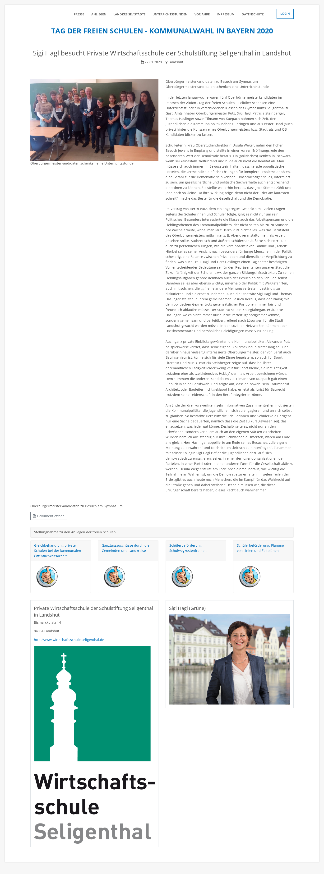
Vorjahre (202, 14)
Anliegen (98, 14)
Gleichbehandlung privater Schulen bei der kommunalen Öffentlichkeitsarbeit (57, 550)
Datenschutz (253, 14)
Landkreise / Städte (129, 14)
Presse (79, 14)
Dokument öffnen (50, 516)
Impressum (226, 14)
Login (285, 13)
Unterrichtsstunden (170, 14)
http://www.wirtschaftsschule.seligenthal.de (69, 639)
